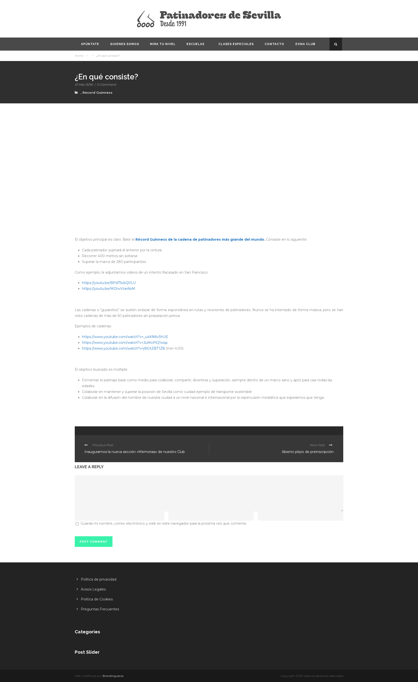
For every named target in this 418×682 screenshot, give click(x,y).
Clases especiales (236, 44)
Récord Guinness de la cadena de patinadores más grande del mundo (199, 239)
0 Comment (106, 84)
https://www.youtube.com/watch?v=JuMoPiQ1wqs (124, 342)
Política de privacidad (98, 579)
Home (79, 55)
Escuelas (195, 44)
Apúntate (90, 44)
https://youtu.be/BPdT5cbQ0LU (109, 283)
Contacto (274, 44)
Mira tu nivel (163, 44)
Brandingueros (113, 676)
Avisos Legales (93, 589)
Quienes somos (124, 44)
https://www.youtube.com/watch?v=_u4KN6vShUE (125, 337)
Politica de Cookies (97, 599)
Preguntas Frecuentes (100, 609)
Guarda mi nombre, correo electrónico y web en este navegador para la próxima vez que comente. (164, 523)
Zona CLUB (305, 44)
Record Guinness (97, 92)
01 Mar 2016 (84, 84)
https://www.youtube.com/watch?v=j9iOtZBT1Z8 (123, 348)
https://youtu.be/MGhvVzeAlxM (108, 288)
